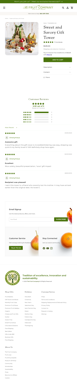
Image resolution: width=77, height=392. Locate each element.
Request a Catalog (46, 311)
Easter (27, 311)
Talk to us (16, 248)
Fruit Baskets (9, 296)
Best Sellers (8, 331)
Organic (7, 311)
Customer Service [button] (48, 292)
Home (6, 18)
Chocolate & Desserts (11, 325)
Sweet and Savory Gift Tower (54, 33)
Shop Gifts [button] (9, 292)
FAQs (43, 296)
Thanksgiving (29, 325)
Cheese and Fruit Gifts (11, 314)
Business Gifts (9, 337)
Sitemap (43, 314)
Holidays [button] (28, 292)
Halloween (28, 322)
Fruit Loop (8, 355)
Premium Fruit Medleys (12, 308)
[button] (4, 8)
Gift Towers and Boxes (11, 299)
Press (6, 372)
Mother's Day (29, 314)
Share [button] (48, 77)
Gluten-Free (8, 320)
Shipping (46, 49)
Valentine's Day (29, 305)
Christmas (28, 299)
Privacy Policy (45, 305)
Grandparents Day (30, 320)
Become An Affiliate (11, 375)
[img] (10, 133)
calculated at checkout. (54, 49)
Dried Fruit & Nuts (10, 322)
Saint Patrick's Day (30, 308)
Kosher (7, 317)
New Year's (28, 302)
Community (8, 363)
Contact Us (44, 308)
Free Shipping (9, 328)
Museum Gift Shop (10, 360)
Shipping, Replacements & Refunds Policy (53, 302)
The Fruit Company (11, 352)
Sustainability (9, 369)
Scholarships (9, 366)
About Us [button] (9, 347)
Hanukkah (28, 296)
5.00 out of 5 (38, 106)
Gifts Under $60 (9, 334)
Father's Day (28, 317)
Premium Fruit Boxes (11, 305)
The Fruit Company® (33, 281)
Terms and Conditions (48, 299)
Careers (7, 378)
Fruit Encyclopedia (10, 357)
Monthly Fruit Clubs (11, 302)
